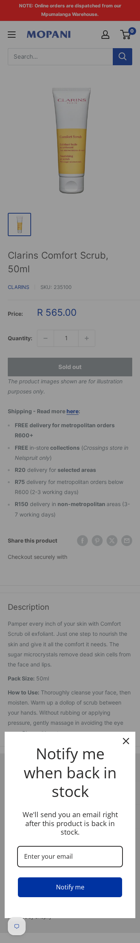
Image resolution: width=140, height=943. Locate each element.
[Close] (126, 741)
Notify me (70, 887)
